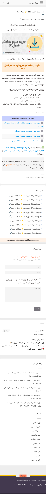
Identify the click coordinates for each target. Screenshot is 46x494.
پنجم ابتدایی (35, 439)
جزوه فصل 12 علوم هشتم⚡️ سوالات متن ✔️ (25, 208)
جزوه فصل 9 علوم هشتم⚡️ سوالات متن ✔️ (25, 220)
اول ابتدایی (36, 422)
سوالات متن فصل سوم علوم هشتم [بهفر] (26, 141)
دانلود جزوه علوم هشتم (32, 178)
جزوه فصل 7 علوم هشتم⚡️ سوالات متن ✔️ (25, 229)
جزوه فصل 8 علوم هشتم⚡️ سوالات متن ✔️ (25, 225)
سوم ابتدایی (36, 431)
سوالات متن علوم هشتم (13, 150)
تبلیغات (24, 484)
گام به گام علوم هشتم (31, 150)
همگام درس (41, 484)
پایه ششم (36, 443)
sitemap (17, 484)
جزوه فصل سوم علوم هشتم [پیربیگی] (27, 131)
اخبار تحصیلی (35, 426)
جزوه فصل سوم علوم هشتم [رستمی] (27, 136)
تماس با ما (32, 484)
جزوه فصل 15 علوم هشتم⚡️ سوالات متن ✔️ (25, 195)
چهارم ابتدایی (35, 435)
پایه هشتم (36, 451)
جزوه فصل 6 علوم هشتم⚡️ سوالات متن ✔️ (25, 233)
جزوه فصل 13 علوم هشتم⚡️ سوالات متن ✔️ (25, 204)
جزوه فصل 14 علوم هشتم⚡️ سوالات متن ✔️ (25, 200)
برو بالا (23, 476)
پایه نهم (37, 456)
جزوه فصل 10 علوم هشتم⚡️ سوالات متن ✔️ (25, 216)
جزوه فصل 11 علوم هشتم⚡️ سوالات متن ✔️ (25, 212)
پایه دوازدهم (36, 460)
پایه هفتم (37, 447)
